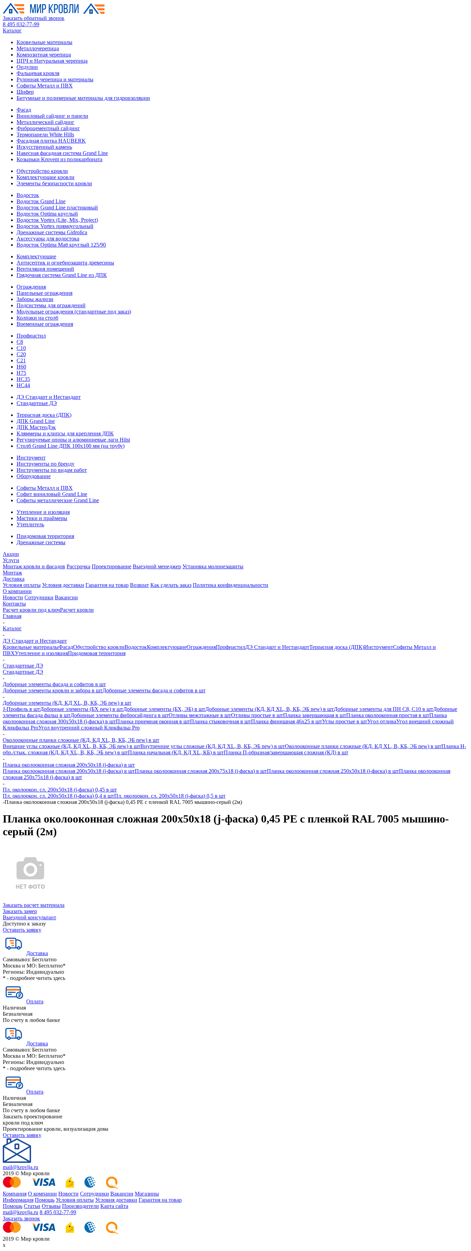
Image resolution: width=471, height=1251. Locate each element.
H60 (21, 367)
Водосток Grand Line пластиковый (57, 207)
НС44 (23, 385)
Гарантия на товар (107, 585)
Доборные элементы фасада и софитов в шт (54, 684)
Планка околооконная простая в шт (387, 715)
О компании (17, 591)
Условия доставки (63, 585)
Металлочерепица (38, 48)
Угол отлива (381, 721)
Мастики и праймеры (42, 518)
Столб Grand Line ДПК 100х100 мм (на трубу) (70, 446)
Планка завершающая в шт (314, 715)
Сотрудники (38, 597)
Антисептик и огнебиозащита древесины (65, 263)
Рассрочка (78, 566)
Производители (80, 1206)
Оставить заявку (22, 930)
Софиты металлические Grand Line (58, 500)
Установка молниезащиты (212, 566)
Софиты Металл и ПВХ (45, 86)
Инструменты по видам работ (52, 470)
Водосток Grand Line (41, 201)
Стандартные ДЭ (37, 403)
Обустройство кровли (42, 171)
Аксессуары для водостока (48, 238)
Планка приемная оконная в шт (153, 721)
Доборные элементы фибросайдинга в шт (119, 715)
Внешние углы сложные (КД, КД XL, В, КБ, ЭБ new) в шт (71, 746)
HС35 (23, 379)
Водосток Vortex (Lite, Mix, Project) (57, 220)
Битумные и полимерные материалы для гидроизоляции (83, 98)
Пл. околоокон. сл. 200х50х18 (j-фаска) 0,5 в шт (170, 796)
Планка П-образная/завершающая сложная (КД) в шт (286, 752)
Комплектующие (36, 256)
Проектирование (111, 566)
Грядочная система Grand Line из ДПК (62, 275)
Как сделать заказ (170, 585)
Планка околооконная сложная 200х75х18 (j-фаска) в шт (201, 771)
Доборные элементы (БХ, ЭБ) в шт (164, 709)
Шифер (25, 92)
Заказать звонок (21, 1218)
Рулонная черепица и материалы (55, 79)
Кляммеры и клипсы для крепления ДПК (65, 433)
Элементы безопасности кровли (54, 183)
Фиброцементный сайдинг (48, 128)
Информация (18, 1200)
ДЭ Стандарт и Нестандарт (49, 397)
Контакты (14, 604)
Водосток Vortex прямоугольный (55, 226)
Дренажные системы (41, 542)
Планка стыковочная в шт (220, 721)
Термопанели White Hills (45, 134)
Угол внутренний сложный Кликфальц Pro (89, 728)
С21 (21, 360)
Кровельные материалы (44, 42)
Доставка (13, 579)
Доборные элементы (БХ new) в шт (81, 709)
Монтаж (12, 573)
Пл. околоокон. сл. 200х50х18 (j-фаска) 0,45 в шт (60, 790)
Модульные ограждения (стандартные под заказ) (74, 311)
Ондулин (27, 67)
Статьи (32, 1206)
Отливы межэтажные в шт (200, 715)
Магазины (147, 1194)
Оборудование (34, 476)
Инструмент (31, 458)
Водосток (28, 195)
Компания (15, 1194)
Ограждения (31, 287)
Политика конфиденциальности (230, 585)
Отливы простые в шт (257, 715)
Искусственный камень (44, 147)
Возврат (139, 585)
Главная (12, 616)
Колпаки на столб (37, 318)
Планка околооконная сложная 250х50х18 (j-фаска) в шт (333, 771)
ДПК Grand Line (36, 421)
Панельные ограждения (44, 293)
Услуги (11, 560)
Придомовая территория (45, 536)
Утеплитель (30, 524)
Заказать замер (20, 911)
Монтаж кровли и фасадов (34, 566)
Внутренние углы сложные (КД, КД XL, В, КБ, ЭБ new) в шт (212, 746)
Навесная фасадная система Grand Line (62, 153)
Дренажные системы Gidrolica (52, 232)
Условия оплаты (22, 585)
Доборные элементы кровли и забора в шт (52, 690)
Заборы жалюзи (35, 299)
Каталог (12, 30)
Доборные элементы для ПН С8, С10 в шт (383, 709)
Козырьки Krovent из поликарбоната (59, 159)
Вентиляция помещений (45, 269)
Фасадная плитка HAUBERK (51, 141)
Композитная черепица (44, 55)
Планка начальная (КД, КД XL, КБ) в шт (176, 752)
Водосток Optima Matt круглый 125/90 (61, 245)
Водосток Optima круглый (47, 214)
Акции (11, 554)
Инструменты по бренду (45, 464)
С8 (20, 342)
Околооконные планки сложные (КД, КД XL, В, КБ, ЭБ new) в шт (81, 740)
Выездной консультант (29, 917)
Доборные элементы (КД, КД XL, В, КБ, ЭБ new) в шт (67, 703)
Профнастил (31, 336)
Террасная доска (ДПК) (44, 415)
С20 (21, 354)
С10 (21, 348)
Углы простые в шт (344, 721)
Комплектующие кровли (45, 177)
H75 (21, 373)
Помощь (44, 1200)
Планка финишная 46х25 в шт (286, 721)
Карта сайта (114, 1206)
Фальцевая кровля (38, 73)
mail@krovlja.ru (20, 1167)
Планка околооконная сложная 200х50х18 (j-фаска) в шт (69, 765)
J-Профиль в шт (21, 709)
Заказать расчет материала (33, 905)
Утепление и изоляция (43, 512)
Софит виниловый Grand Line (52, 494)
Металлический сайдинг (45, 122)
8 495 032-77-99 (21, 24)
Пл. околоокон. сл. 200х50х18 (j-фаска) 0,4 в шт (58, 796)
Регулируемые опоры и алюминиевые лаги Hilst (73, 440)
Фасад (24, 110)
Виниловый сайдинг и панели (52, 116)
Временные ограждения (45, 324)
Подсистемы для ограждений (51, 305)
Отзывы (51, 1206)
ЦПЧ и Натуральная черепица (52, 61)
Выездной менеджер (157, 566)
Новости (13, 597)
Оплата (34, 1001)
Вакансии (66, 597)
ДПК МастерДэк (36, 427)
